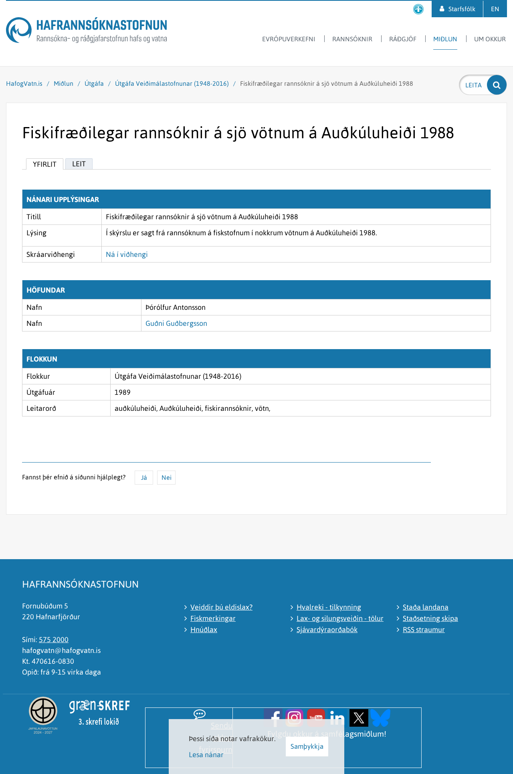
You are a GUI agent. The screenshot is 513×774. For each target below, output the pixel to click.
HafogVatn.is (24, 83)
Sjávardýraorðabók (327, 629)
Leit (79, 164)
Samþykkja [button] (307, 746)
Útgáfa (94, 83)
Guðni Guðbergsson (176, 323)
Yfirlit (45, 164)
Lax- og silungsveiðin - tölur (340, 618)
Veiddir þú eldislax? (221, 607)
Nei (167, 477)
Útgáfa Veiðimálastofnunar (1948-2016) (172, 83)
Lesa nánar (206, 754)
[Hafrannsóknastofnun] (86, 31)
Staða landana (425, 607)
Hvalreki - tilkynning (329, 607)
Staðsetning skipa (430, 618)
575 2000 (54, 639)
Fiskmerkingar (213, 618)
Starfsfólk (461, 8)
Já (144, 477)
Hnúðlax (203, 629)
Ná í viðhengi (127, 254)
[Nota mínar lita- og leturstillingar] (418, 9)
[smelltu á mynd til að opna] (273, 716)
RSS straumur (424, 629)
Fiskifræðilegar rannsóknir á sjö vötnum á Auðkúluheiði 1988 (326, 83)
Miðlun (63, 83)
